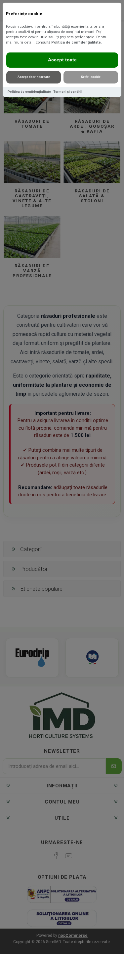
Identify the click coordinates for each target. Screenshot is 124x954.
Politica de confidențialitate (76, 42)
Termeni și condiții (67, 91)
